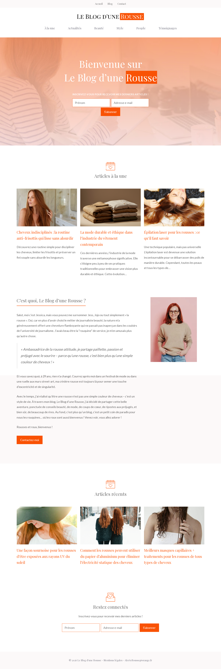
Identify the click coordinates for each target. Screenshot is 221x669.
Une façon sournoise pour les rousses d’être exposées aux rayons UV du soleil (46, 556)
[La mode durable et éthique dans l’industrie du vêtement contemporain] (110, 224)
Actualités (74, 28)
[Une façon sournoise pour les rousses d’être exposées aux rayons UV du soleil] (47, 542)
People (141, 28)
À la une (49, 28)
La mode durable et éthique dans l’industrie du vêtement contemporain (106, 238)
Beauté (99, 28)
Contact (121, 3)
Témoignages (168, 28)
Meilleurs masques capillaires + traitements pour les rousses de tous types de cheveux (173, 556)
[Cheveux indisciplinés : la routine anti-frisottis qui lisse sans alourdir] (47, 224)
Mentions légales (113, 660)
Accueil (99, 3)
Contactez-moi (29, 440)
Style (120, 28)
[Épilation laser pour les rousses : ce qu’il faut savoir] (174, 224)
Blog (110, 3)
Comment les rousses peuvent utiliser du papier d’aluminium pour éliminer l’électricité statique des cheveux (110, 556)
